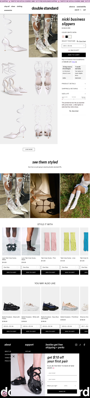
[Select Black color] (66, 36)
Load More (29, 149)
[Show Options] (75, 386)
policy (64, 78)
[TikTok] (80, 344)
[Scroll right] (86, 195)
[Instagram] (76, 344)
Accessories (8, 10)
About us (8, 351)
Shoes (13, 6)
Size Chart (82, 41)
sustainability (81, 6)
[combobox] (69, 386)
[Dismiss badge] (3, 390)
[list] (45, 195)
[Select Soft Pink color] (63, 36)
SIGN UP (62, 391)
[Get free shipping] (4, 394)
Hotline (28, 351)
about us (72, 6)
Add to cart (74, 55)
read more (78, 78)
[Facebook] (84, 344)
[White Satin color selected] (70, 36)
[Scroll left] (2, 195)
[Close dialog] (13, 356)
